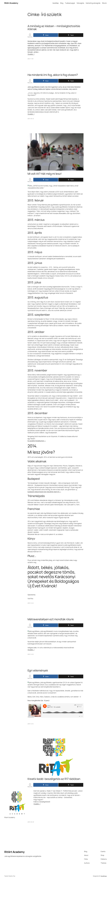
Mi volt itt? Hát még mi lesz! (45, 173)
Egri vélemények (38, 670)
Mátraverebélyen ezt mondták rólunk (51, 619)
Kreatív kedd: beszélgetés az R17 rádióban (54, 778)
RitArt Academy (11, 3)
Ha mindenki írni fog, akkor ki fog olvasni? (53, 74)
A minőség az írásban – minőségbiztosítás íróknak (54, 28)
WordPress (104, 876)
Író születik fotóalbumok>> (37, 441)
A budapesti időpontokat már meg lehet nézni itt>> (52, 490)
